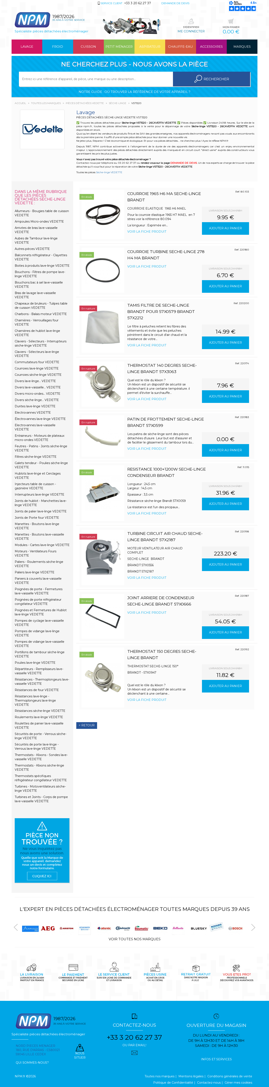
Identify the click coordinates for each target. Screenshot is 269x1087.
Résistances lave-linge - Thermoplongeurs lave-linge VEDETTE (35, 700)
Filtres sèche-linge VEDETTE (36, 457)
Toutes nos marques (159, 1076)
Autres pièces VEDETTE (32, 249)
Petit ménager (119, 47)
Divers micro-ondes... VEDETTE (37, 394)
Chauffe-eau (180, 47)
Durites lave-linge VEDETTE (35, 406)
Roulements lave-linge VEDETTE (39, 717)
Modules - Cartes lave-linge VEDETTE (42, 545)
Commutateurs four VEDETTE (37, 362)
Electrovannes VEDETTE (33, 412)
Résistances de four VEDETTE (37, 690)
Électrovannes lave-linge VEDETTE (40, 419)
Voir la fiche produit (146, 231)
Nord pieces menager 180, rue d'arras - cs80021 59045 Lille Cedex (38, 1050)
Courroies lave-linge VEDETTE (37, 368)
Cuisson (88, 47)
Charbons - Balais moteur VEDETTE (41, 314)
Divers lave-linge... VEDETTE (35, 381)
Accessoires (211, 47)
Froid (57, 47)
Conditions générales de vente (229, 1076)
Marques (242, 47)
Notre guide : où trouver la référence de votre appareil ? (134, 92)
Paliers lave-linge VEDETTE (34, 572)
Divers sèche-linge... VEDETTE (37, 400)
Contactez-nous (209, 1082)
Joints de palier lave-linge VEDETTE (41, 511)
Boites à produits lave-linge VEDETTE (42, 266)
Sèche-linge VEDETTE (109, 172)
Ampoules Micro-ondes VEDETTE (39, 221)
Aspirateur (149, 47)
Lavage (27, 47)
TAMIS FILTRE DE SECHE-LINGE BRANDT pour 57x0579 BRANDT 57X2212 (161, 311)
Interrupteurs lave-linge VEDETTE (39, 494)
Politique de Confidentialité (173, 1082)
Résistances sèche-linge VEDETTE (40, 711)
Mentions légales (190, 1076)
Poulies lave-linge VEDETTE (35, 663)
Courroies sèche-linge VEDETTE (38, 375)
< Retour (87, 725)
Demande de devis (175, 3)
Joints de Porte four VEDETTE (37, 518)
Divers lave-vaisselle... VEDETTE (38, 387)
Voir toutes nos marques (135, 939)
